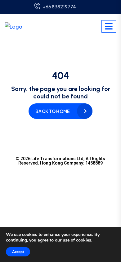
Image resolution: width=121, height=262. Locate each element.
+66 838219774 (59, 6)
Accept (18, 251)
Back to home (52, 111)
